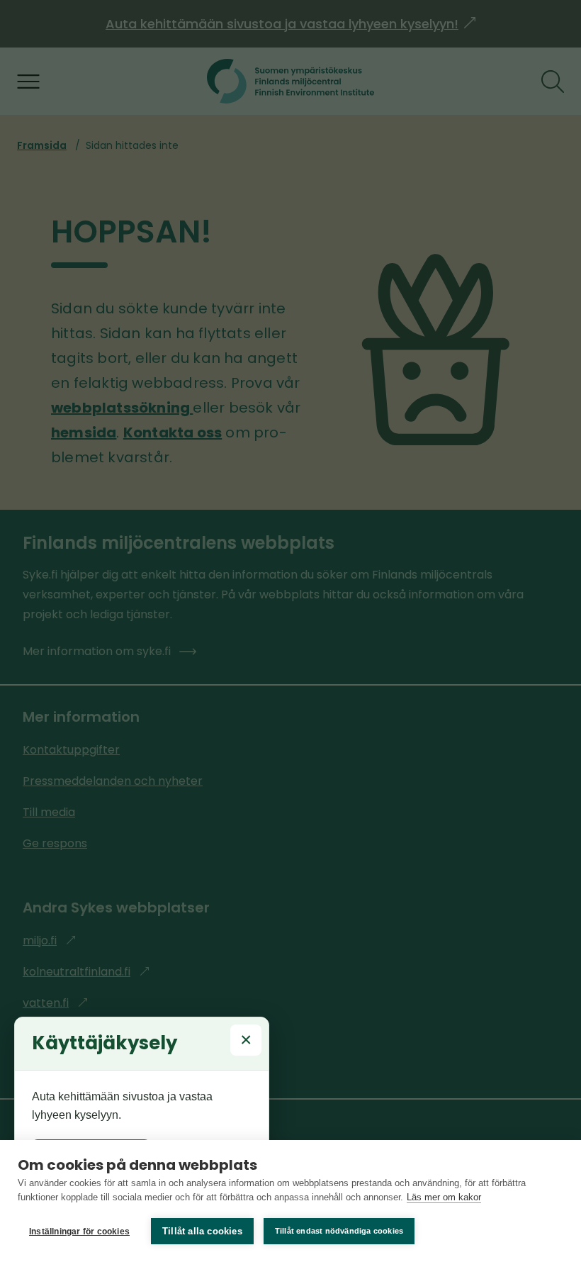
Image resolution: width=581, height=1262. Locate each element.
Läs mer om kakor (444, 1197)
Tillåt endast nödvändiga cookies (339, 1231)
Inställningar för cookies (79, 1231)
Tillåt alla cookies (202, 1231)
